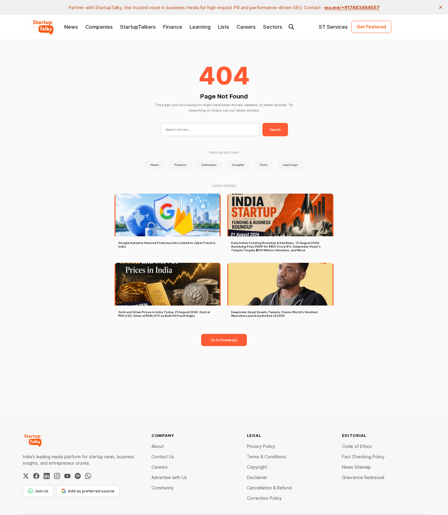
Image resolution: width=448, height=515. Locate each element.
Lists (223, 27)
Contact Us (162, 456)
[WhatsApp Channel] (88, 476)
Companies (99, 27)
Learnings (290, 164)
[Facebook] (36, 476)
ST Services (333, 27)
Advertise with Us (169, 477)
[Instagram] (57, 476)
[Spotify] (78, 476)
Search (275, 129)
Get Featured (371, 27)
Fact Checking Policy (363, 456)
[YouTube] (67, 476)
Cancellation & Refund (269, 487)
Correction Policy (264, 498)
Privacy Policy (261, 446)
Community (162, 487)
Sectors (272, 27)
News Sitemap (356, 467)
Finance (172, 27)
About (157, 446)
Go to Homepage (224, 340)
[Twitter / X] (26, 476)
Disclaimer (257, 477)
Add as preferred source (91, 490)
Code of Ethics (357, 446)
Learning (200, 27)
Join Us (41, 490)
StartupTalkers (138, 27)
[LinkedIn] (47, 476)
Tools (263, 164)
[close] (441, 7)
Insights (238, 164)
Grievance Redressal (363, 477)
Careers (246, 27)
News (71, 27)
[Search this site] (291, 27)
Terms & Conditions (266, 456)
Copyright (257, 467)
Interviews (209, 164)
